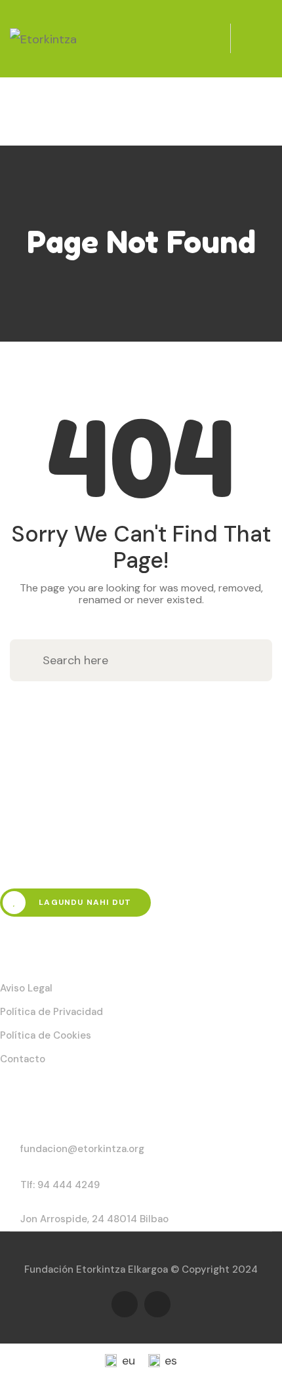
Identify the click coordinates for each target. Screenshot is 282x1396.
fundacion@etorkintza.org (82, 1148)
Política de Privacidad (51, 1011)
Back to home (141, 715)
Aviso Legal (26, 988)
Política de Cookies (45, 1035)
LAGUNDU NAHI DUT (83, 902)
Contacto (22, 1059)
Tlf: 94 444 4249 (60, 1184)
